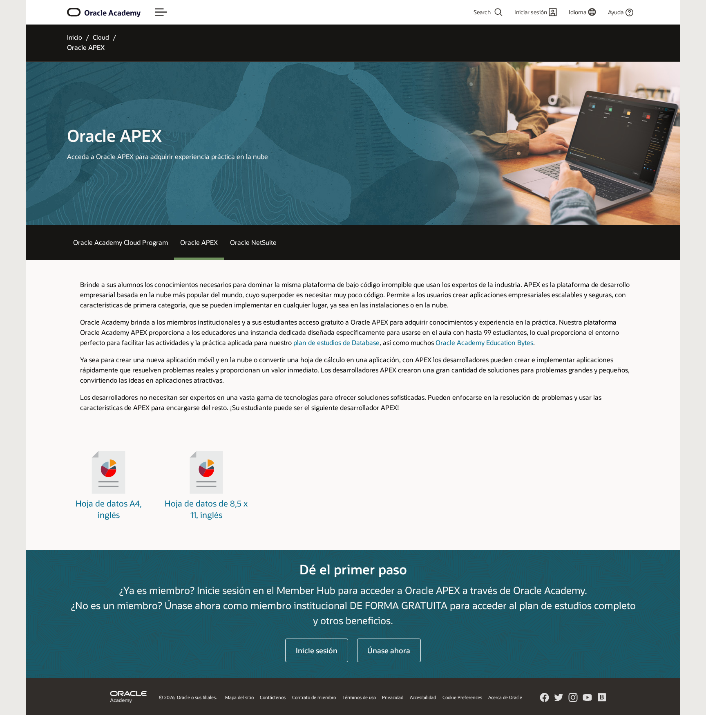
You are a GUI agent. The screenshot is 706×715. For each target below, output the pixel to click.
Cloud (101, 37)
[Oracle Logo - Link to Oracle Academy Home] (74, 12)
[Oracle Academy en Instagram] (573, 699)
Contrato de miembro (314, 697)
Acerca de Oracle (505, 697)
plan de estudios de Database (336, 342)
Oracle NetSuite (253, 242)
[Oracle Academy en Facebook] (544, 699)
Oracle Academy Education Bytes (484, 342)
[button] (161, 12)
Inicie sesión (316, 650)
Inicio (74, 37)
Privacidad (392, 697)
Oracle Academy (112, 13)
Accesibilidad (423, 697)
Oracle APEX (199, 242)
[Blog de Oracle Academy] (602, 700)
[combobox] (466, 12)
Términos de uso (359, 697)
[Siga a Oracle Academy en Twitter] (559, 699)
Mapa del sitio (239, 697)
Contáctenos (273, 697)
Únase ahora (388, 650)
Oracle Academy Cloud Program (120, 242)
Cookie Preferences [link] (462, 697)
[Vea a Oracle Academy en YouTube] (587, 699)
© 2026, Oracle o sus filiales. (188, 697)
